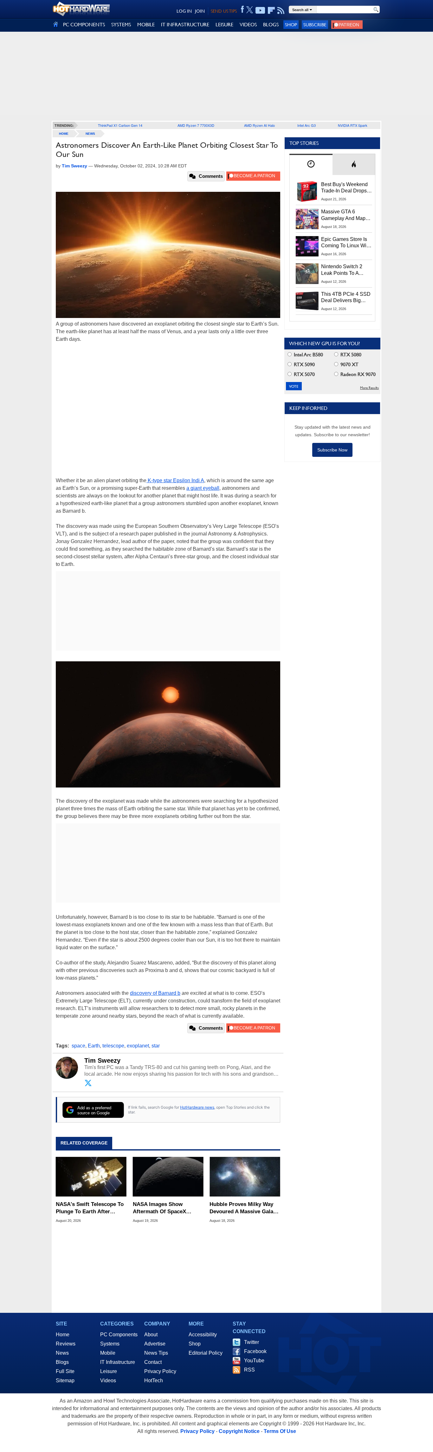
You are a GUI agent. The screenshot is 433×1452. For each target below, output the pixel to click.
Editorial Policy (206, 1353)
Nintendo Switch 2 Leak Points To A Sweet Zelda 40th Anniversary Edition (343, 270)
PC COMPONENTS (84, 25)
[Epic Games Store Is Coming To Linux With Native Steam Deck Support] (307, 246)
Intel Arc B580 (308, 355)
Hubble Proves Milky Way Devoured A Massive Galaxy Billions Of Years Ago (244, 1208)
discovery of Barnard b (155, 993)
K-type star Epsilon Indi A (175, 480)
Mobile (107, 1353)
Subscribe (314, 24)
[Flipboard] (271, 10)
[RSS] (281, 10)
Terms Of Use (280, 1431)
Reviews (65, 1343)
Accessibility (203, 1334)
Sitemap (65, 1380)
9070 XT (349, 364)
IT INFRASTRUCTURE (185, 25)
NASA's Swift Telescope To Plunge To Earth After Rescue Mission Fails (90, 1208)
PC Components (119, 1334)
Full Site (65, 1371)
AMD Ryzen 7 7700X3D (196, 125)
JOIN (200, 11)
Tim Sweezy (102, 1060)
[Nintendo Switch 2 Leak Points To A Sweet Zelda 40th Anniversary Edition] (307, 273)
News (90, 133)
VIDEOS (248, 25)
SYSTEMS (121, 25)
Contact (153, 1362)
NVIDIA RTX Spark (352, 125)
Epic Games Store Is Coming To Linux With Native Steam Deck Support (346, 243)
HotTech (153, 1380)
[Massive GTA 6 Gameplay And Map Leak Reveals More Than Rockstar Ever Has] (307, 219)
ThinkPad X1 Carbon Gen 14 (120, 125)
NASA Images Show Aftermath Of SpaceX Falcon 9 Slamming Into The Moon (168, 1208)
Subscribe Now (332, 449)
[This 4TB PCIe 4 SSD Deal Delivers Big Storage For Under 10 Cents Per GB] (307, 301)
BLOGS (271, 25)
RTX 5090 (304, 364)
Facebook (255, 1351)
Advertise (154, 1343)
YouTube (254, 1360)
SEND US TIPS (224, 11)
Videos (108, 1380)
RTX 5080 (350, 355)
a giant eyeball (202, 488)
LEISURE (224, 25)
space (78, 1045)
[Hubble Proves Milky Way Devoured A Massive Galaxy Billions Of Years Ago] (245, 1177)
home (63, 133)
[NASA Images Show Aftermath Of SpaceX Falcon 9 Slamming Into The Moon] (168, 1177)
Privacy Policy (160, 1371)
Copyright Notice (239, 1431)
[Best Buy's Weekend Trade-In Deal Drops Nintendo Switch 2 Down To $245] (307, 191)
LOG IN (184, 11)
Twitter (251, 1342)
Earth (94, 1045)
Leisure (108, 1371)
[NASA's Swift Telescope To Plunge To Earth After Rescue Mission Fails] (91, 1177)
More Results (369, 388)
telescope (113, 1045)
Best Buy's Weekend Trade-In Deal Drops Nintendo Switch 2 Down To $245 (344, 188)
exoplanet (138, 1045)
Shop (291, 24)
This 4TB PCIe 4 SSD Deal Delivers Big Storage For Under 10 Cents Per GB (346, 297)
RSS (249, 1369)
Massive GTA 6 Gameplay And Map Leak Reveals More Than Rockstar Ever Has (343, 215)
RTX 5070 (304, 374)
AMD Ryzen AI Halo (259, 125)
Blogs (62, 1362)
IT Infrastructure (117, 1362)
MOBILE (146, 25)
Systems (110, 1343)
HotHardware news (197, 1107)
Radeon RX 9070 (357, 374)
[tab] (311, 164)
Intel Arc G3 (306, 125)
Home (62, 1334)
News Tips (156, 1353)
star (156, 1045)
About (151, 1334)
